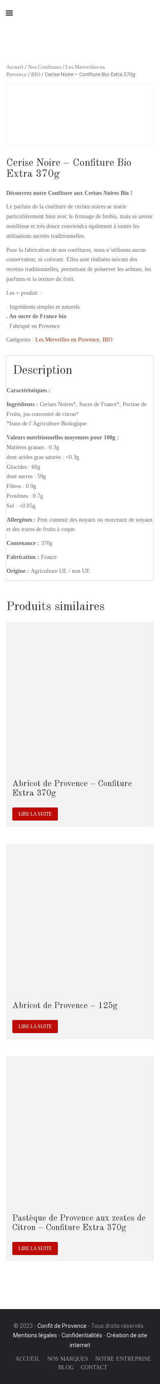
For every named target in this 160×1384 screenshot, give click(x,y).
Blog (66, 1367)
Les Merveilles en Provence (67, 340)
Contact (94, 1367)
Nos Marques (67, 1359)
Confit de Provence (62, 1326)
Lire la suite (35, 814)
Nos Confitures (44, 67)
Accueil (14, 67)
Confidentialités (82, 1335)
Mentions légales (35, 1335)
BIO (35, 74)
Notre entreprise (123, 1359)
